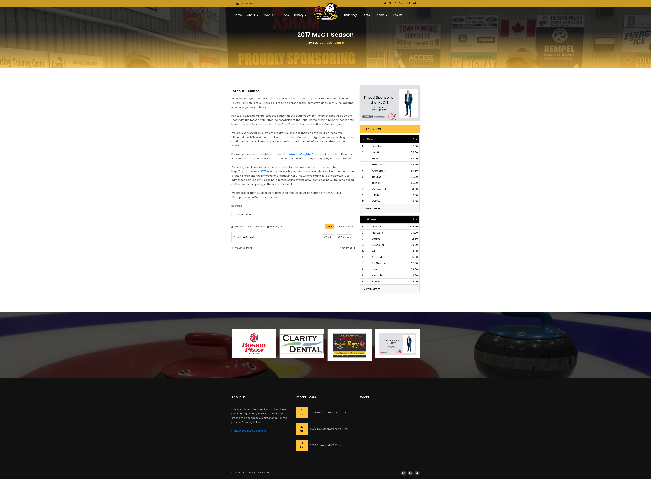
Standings (350, 15)
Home (238, 15)
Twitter (329, 237)
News (285, 15)
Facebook (345, 237)
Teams (379, 15)
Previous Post (243, 248)
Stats (366, 15)
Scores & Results (408, 3)
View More (370, 208)
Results (397, 15)
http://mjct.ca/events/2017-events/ (254, 171)
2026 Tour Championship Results (330, 412)
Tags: (330, 226)
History (298, 15)
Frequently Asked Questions (249, 430)
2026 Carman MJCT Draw (326, 445)
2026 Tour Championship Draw (329, 429)
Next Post (346, 248)
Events (268, 15)
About (251, 15)
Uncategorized (346, 226)
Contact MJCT (248, 3)
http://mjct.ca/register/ (298, 154)
